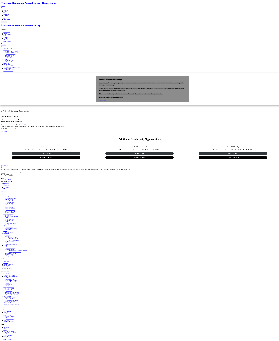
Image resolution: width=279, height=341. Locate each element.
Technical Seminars (10, 61)
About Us (5, 18)
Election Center (10, 334)
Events (5, 11)
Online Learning (7, 64)
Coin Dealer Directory (11, 200)
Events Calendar (7, 68)
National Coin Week (8, 71)
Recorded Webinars (10, 211)
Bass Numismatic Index (11, 253)
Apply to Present (10, 212)
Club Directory (9, 199)
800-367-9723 (8, 179)
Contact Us (6, 336)
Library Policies (10, 249)
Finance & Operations (8, 331)
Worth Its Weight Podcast (9, 302)
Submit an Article (7, 320)
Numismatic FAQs (10, 204)
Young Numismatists (8, 214)
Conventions (6, 50)
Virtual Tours (9, 289)
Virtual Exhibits (10, 288)
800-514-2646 (10, 181)
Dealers (5, 231)
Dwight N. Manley (10, 256)
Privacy (2, 191)
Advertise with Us (7, 337)
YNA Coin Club (10, 219)
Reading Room (6, 309)
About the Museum (7, 296)
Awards (8, 235)
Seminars (5, 59)
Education (5, 15)
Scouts (7, 224)
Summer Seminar (10, 60)
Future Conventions (10, 54)
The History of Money (11, 280)
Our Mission (6, 327)
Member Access (7, 315)
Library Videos (9, 254)
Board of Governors (11, 332)
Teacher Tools (9, 203)
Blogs (7, 236)
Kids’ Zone (9, 284)
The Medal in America (11, 281)
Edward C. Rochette (11, 297)
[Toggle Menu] (1, 46)
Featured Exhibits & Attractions (10, 276)
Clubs (4, 225)
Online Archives (10, 317)
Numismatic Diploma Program (13, 67)
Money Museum (7, 12)
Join (5, 6)
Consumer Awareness (11, 198)
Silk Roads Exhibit (10, 277)
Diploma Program (10, 208)
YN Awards (9, 221)
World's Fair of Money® (9, 48)
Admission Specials (10, 275)
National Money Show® (12, 52)
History (5, 330)
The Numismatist (7, 311)
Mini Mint (8, 283)
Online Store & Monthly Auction (11, 304)
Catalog (8, 246)
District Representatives (11, 228)
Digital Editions (10, 316)
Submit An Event (10, 69)
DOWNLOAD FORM (46, 157)
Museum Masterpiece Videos (13, 295)
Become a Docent (10, 301)
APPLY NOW (4, 131)
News (4, 328)
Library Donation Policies (15, 252)
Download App (10, 319)
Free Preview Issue (10, 313)
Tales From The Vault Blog (12, 293)
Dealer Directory (7, 19)
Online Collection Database (12, 292)
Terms (5, 191)
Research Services (10, 248)
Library (5, 16)
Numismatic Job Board (11, 244)
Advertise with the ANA (9, 321)
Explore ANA (6, 10)
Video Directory (10, 202)
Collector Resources (8, 197)
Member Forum (10, 242)
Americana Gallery (10, 279)
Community (6, 233)
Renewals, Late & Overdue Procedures (18, 250)
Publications (6, 14)
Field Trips (8, 285)
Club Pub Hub (9, 229)
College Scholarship (11, 223)
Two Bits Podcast (10, 241)
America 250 (6, 63)
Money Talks (9, 56)
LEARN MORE (103, 100)
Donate (2, 6)
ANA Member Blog (14, 240)
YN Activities (9, 215)
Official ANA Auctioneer (12, 58)
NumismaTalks (9, 65)
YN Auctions (9, 217)
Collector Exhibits (10, 55)
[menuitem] (140, 10)
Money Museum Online (8, 287)
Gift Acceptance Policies (12, 300)
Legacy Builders (10, 298)
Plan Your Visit (6, 274)
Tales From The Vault (14, 238)
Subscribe (5, 312)
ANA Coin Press (13, 237)
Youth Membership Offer (12, 216)
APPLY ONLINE (46, 153)
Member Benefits (7, 339)
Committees (9, 335)
